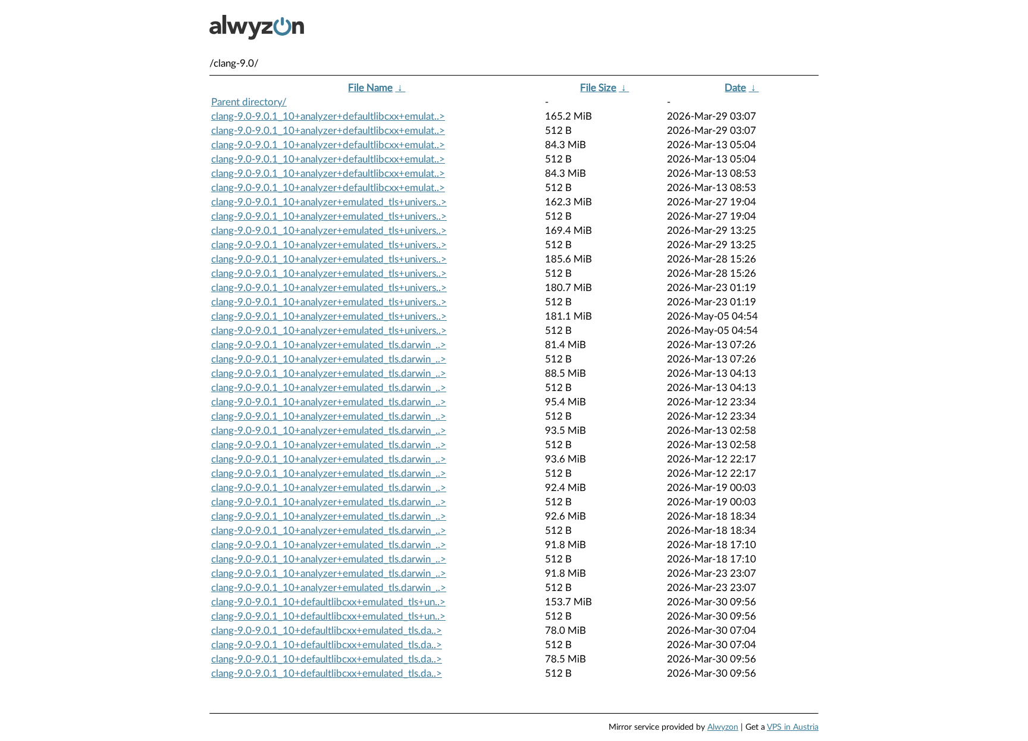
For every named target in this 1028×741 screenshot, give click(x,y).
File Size (598, 88)
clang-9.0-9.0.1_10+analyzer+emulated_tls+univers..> (329, 202)
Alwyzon (722, 727)
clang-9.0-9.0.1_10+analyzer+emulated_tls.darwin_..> (328, 345)
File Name (370, 88)
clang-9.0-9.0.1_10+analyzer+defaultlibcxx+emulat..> (328, 116)
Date (735, 88)
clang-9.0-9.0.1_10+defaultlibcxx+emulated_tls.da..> (326, 631)
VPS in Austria (793, 727)
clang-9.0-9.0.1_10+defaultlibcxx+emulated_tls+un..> (328, 602)
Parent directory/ (249, 102)
